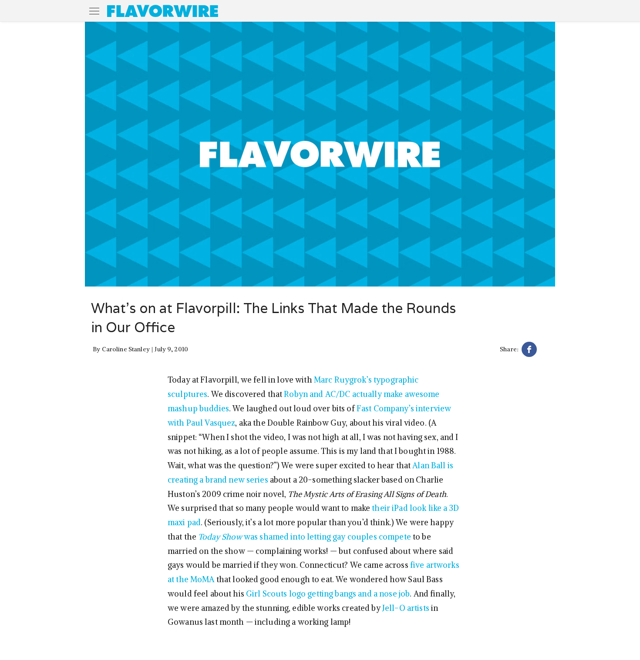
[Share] (529, 351)
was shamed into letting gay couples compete (304, 537)
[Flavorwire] (162, 11)
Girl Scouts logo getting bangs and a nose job (328, 594)
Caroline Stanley (126, 349)
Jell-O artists (405, 608)
